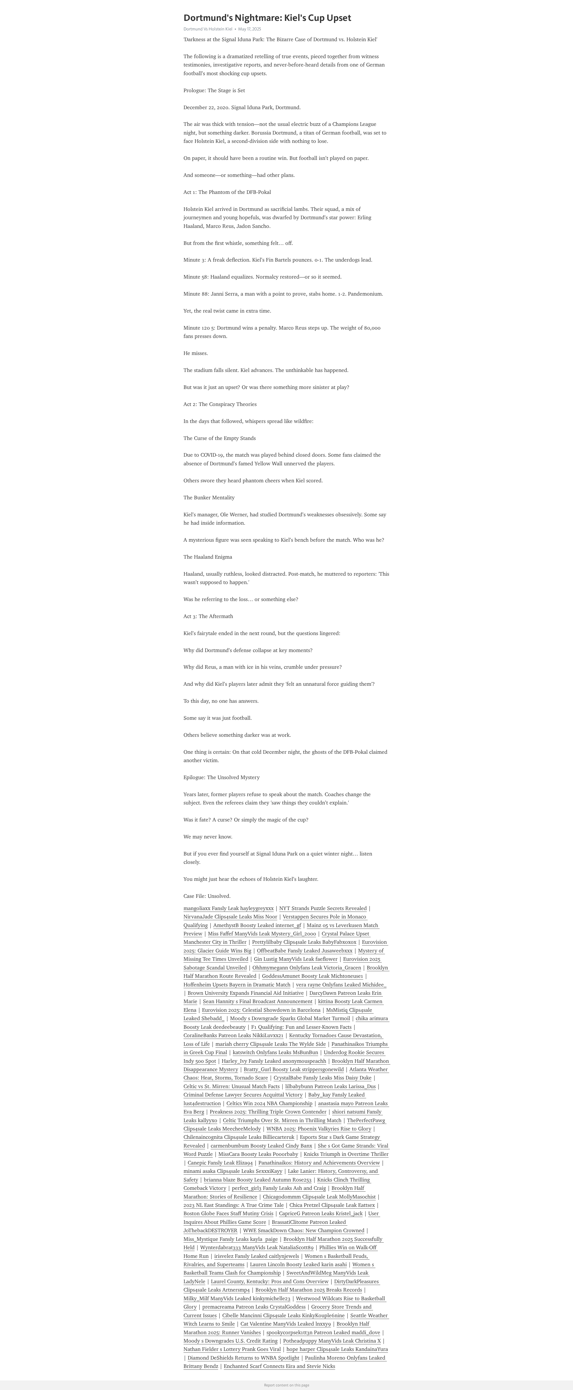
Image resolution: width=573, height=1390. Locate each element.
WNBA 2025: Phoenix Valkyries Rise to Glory (319, 1128)
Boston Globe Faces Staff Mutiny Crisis (228, 1213)
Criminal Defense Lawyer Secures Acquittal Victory (243, 1094)
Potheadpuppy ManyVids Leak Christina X (332, 1341)
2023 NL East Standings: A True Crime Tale (234, 1205)
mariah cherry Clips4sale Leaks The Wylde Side (270, 1044)
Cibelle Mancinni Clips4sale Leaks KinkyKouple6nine (283, 1315)
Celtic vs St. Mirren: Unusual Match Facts (232, 1086)
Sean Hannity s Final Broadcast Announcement (257, 1001)
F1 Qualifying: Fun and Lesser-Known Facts (301, 1027)
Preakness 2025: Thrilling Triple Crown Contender (268, 1111)
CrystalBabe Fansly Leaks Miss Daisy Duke (323, 1077)
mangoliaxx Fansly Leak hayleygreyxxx (229, 908)
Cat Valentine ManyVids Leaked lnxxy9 (286, 1323)
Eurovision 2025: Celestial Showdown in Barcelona (261, 1010)
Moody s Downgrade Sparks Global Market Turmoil (290, 1018)
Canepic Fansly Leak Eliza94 (220, 1162)
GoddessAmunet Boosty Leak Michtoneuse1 (312, 976)
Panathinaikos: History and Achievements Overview (319, 1162)
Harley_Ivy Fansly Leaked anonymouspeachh (274, 1061)
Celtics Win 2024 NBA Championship (269, 1103)
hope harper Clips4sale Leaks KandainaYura (337, 1349)
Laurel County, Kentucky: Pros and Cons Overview (270, 1281)
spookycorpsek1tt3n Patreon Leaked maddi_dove (323, 1332)
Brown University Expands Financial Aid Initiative (246, 993)
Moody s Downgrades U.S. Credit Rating (231, 1341)
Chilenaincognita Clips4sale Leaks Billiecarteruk (239, 1137)
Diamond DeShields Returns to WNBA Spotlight (243, 1358)
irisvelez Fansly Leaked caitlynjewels (256, 1256)
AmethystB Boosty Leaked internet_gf (257, 925)
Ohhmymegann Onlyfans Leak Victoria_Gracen (306, 967)
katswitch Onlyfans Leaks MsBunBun (275, 1052)
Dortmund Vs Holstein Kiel (208, 29)
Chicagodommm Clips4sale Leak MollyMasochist (319, 1196)
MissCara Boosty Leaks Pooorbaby (258, 1154)
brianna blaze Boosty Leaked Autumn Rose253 (258, 1179)
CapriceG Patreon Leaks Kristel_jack (321, 1213)
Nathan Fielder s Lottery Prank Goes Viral (232, 1349)
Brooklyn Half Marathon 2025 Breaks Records (308, 1289)
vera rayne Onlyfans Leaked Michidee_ (341, 984)
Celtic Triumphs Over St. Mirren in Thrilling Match (282, 1120)
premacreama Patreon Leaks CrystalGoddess (254, 1306)
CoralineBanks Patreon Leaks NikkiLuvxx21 (234, 1035)
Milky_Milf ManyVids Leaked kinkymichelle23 (237, 1298)
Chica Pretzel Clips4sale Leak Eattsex (332, 1205)
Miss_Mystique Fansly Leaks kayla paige (231, 1239)
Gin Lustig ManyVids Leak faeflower (296, 959)
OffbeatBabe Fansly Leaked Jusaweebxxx (304, 950)
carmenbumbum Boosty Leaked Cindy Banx (261, 1145)
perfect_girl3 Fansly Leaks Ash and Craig (279, 1188)
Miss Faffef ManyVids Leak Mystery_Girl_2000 (262, 933)
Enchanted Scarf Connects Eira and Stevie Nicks (279, 1366)
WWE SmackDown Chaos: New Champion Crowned (303, 1230)
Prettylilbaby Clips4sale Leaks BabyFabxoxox (304, 942)
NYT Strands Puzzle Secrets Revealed (323, 908)
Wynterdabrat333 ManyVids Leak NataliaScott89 (257, 1247)
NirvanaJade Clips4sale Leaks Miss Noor (230, 916)
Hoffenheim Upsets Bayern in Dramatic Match (237, 984)
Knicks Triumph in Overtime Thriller (346, 1154)
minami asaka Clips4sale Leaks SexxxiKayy (233, 1171)
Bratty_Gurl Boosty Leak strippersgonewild (294, 1069)
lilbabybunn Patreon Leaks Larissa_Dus (330, 1086)
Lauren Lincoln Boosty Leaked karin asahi (298, 1264)
